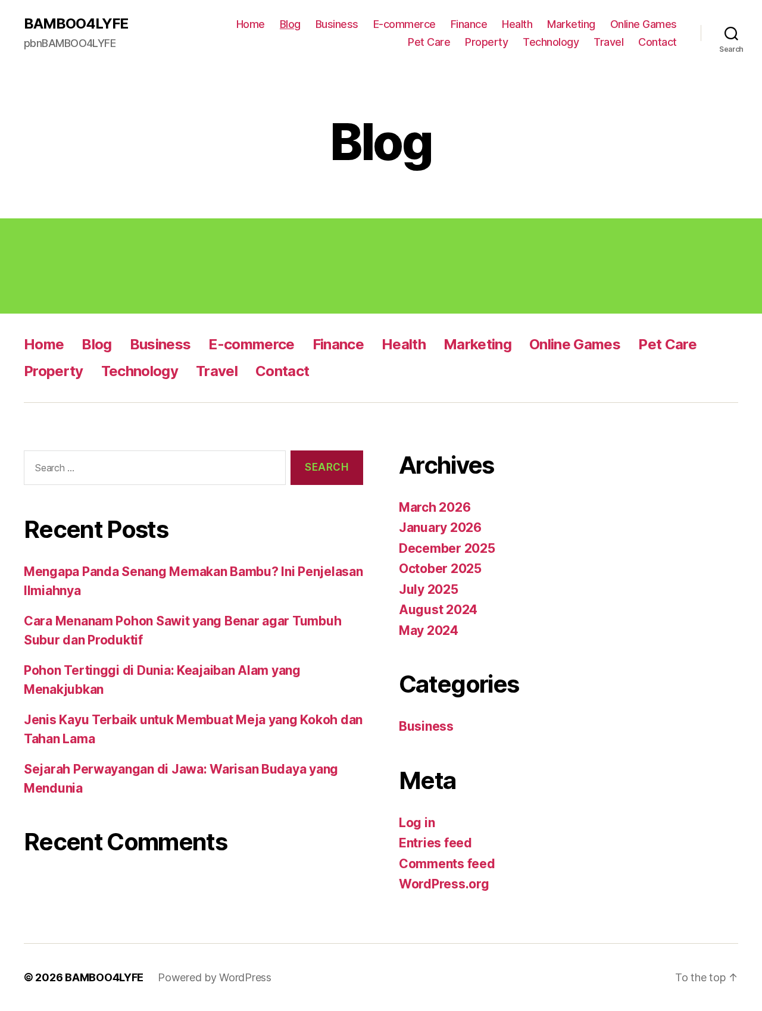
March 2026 (434, 507)
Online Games (643, 24)
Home (250, 24)
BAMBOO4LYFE (76, 24)
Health (517, 24)
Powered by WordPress (214, 977)
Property (486, 42)
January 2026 (440, 527)
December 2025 (447, 548)
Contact (657, 42)
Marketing (571, 24)
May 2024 (428, 630)
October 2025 (440, 568)
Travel (608, 42)
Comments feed (447, 863)
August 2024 (438, 609)
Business (337, 24)
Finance (469, 24)
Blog (290, 24)
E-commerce (404, 24)
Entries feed (435, 842)
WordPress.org (444, 884)
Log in (417, 822)
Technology (551, 42)
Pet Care (429, 42)
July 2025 (428, 589)
